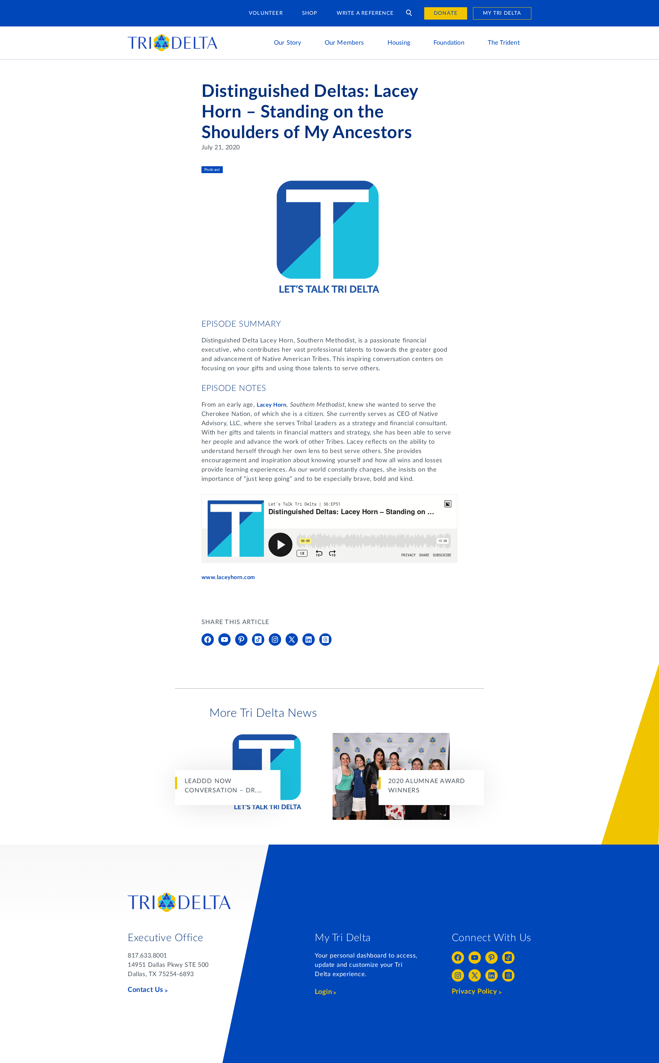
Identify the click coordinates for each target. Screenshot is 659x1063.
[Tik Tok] (258, 639)
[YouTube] (224, 639)
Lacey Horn (271, 405)
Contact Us (145, 989)
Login (323, 991)
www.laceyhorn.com (229, 577)
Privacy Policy (474, 991)
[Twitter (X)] (292, 639)
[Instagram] (275, 639)
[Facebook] (207, 639)
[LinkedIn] (308, 639)
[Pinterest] (241, 639)
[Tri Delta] (172, 37)
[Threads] (325, 639)
